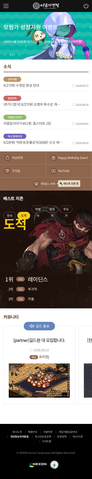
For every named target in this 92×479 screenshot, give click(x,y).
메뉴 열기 (6, 6)
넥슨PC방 (78, 436)
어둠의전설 (46, 6)
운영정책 (61, 436)
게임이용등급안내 (68, 432)
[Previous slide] (5, 54)
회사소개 (17, 432)
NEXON (37, 464)
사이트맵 (46, 441)
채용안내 (32, 432)
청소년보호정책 (43, 436)
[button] (9, 216)
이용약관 (47, 432)
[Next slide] (19, 54)
